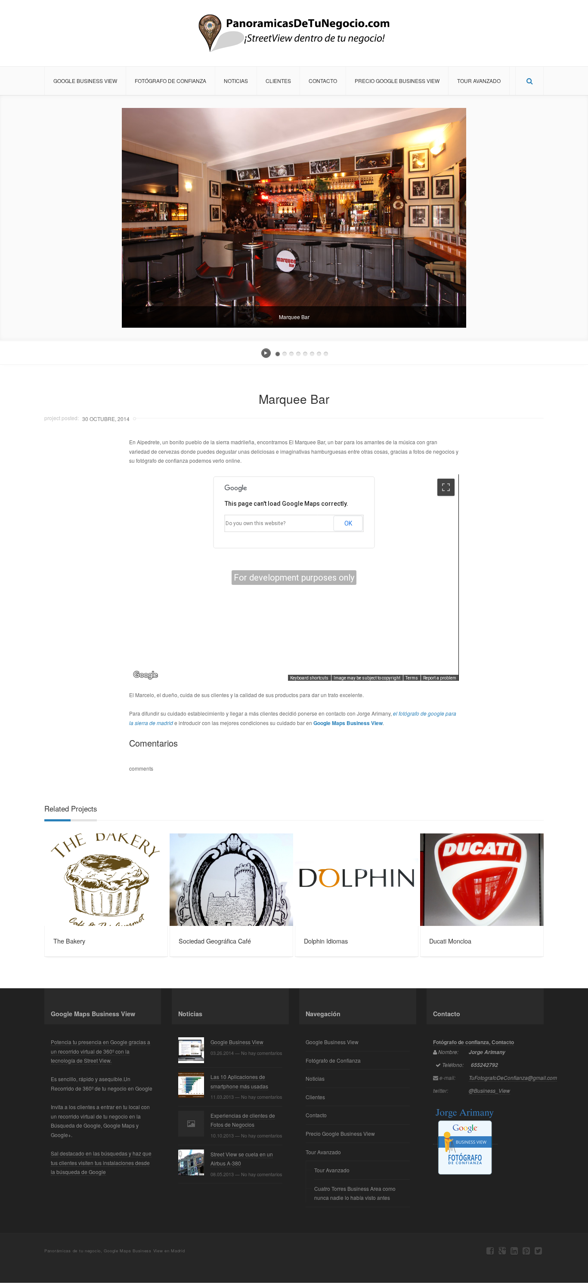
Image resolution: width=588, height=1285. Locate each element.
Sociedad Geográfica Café (215, 940)
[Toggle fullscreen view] (446, 487)
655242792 (484, 1065)
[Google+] (502, 1250)
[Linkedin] (514, 1250)
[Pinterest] (526, 1250)
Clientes (278, 80)
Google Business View (85, 80)
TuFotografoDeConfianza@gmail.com (513, 1077)
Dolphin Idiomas (326, 940)
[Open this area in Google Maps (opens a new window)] (145, 675)
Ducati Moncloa (450, 940)
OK (348, 523)
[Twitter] (538, 1250)
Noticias (236, 80)
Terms (411, 678)
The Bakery (69, 940)
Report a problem (439, 678)
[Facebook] (490, 1250)
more (106, 880)
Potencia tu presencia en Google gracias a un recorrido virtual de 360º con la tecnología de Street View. (100, 1051)
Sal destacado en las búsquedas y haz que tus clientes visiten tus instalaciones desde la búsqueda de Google (101, 1162)
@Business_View (489, 1090)
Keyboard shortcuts (309, 678)
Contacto (323, 80)
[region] (293, 577)
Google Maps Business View (348, 723)
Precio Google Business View (397, 80)
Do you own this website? (255, 523)
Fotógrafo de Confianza (170, 80)
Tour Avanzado (479, 80)
